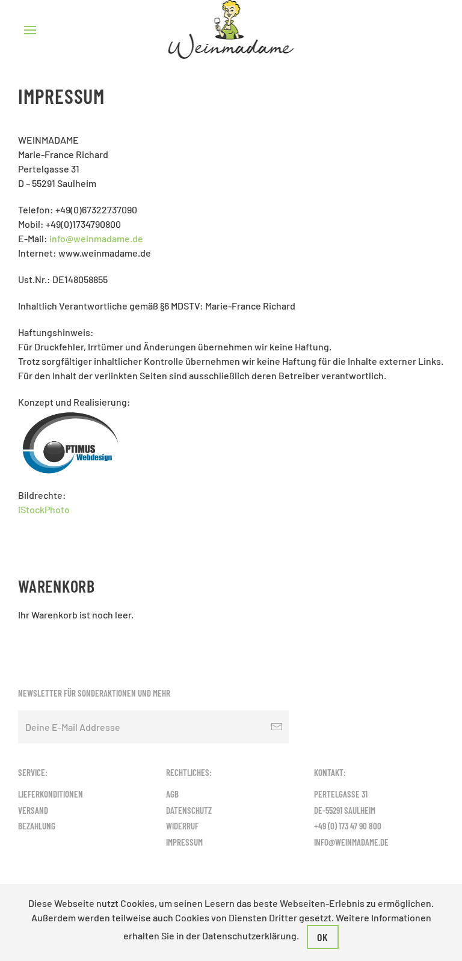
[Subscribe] (277, 726)
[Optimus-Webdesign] (70, 441)
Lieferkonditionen (50, 794)
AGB (172, 794)
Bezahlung (36, 825)
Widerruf (182, 825)
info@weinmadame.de (96, 238)
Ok (322, 937)
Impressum (184, 842)
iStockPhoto (44, 509)
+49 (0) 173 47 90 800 (347, 825)
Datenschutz (189, 810)
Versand (33, 810)
